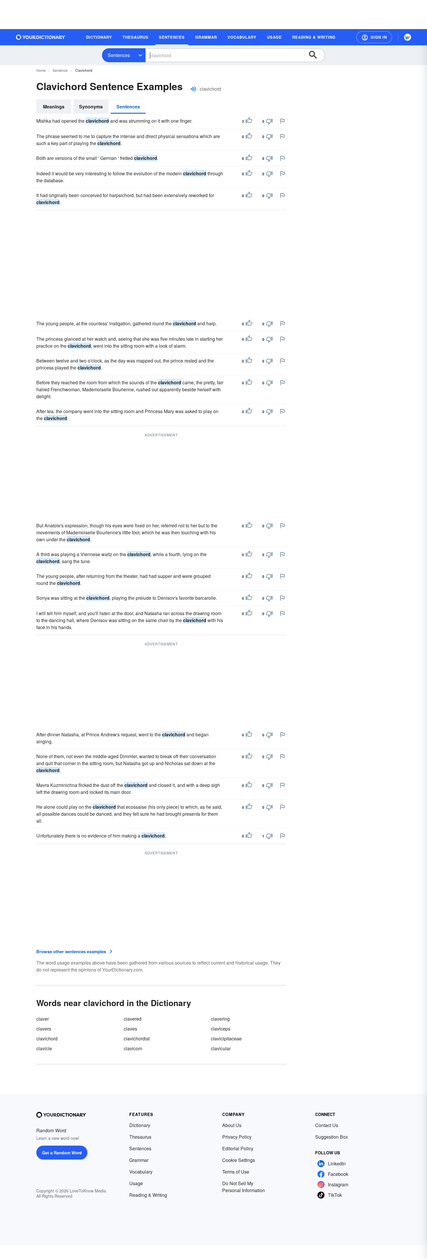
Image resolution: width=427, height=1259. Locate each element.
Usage (136, 1183)
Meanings (53, 106)
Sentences (119, 55)
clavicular (221, 1048)
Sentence (60, 70)
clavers (43, 1028)
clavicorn (133, 1048)
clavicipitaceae (226, 1038)
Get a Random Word (62, 1153)
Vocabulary (140, 1171)
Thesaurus (140, 1136)
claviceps (220, 1028)
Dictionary (139, 1125)
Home (41, 70)
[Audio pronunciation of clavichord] (193, 88)
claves (130, 1028)
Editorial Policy (237, 1148)
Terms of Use (235, 1171)
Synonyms (91, 106)
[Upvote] (248, 121)
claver (42, 1018)
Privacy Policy (237, 1136)
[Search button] (315, 55)
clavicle (44, 1048)
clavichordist (137, 1038)
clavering (220, 1018)
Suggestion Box (331, 1136)
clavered (132, 1018)
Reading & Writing (148, 1195)
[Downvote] (269, 121)
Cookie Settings (238, 1160)
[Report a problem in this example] (282, 120)
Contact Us (326, 1125)
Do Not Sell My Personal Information (243, 1187)
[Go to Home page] (40, 37)
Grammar (138, 1160)
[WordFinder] (407, 37)
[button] (374, 37)
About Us (231, 1125)
